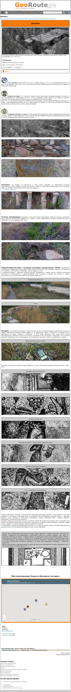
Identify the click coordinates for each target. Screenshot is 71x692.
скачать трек (7, 633)
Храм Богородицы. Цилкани (9, 674)
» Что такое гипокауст (8, 189)
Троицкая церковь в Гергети (9, 675)
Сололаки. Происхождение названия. (15, 681)
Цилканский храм (7, 631)
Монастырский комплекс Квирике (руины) (13, 669)
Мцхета (49, 82)
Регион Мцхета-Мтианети (32, 18)
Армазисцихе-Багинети (10, 650)
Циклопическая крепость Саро (13, 688)
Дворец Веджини (6, 671)
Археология (52, 18)
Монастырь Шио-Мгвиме (8, 663)
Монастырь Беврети (6, 665)
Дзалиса (35, 23)
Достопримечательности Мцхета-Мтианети (13, 18)
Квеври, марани (8, 686)
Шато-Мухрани (15, 56)
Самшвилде (6, 684)
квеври (9, 527)
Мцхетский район (44, 18)
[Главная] (35, 5)
